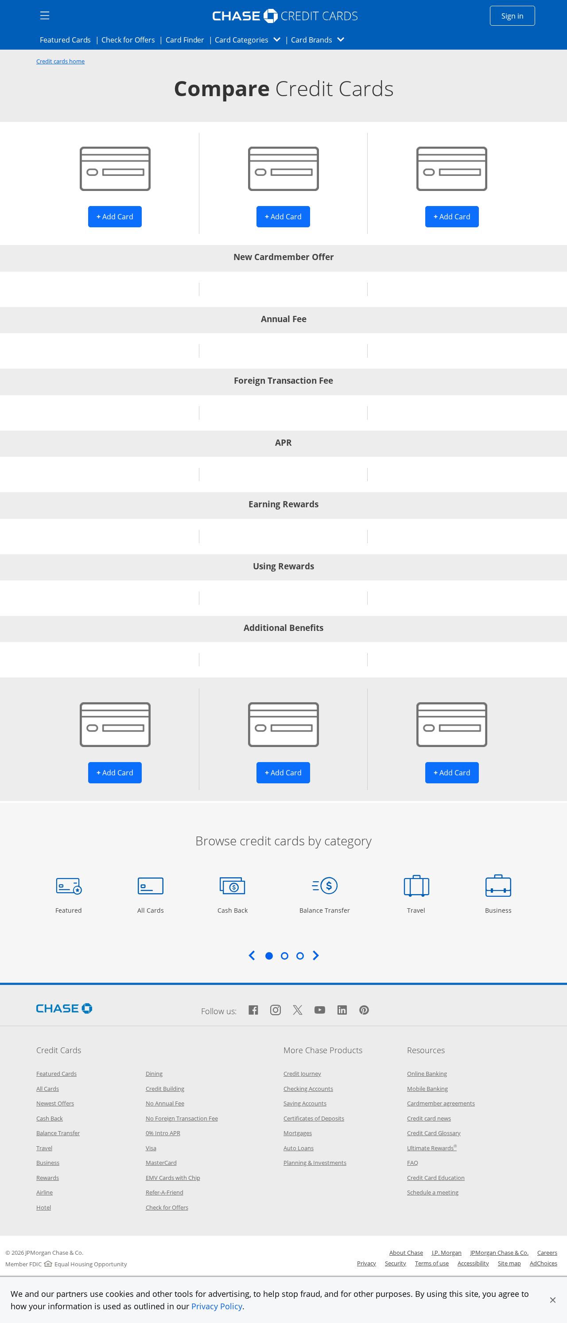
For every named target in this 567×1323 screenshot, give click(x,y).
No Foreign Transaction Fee (182, 1118)
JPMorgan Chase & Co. (499, 1253)
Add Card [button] (119, 216)
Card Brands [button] (320, 40)
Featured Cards (68, 40)
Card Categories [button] (250, 40)
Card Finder (188, 40)
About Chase (406, 1253)
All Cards (151, 910)
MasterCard (161, 1163)
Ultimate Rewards (432, 1148)
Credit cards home (60, 61)
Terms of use (432, 1263)
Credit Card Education (436, 1178)
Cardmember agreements (441, 1103)
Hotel (43, 1207)
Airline (44, 1192)
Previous (251, 955)
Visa (151, 1148)
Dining (154, 1074)
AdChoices (543, 1263)
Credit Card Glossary (434, 1133)
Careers (547, 1253)
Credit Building (165, 1089)
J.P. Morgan (447, 1253)
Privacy (366, 1263)
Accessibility (473, 1263)
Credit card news (429, 1118)
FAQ (412, 1163)
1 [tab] (269, 955)
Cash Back (232, 910)
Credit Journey (302, 1074)
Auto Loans (299, 1148)
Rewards (47, 1178)
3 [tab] (300, 955)
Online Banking (427, 1074)
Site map (509, 1263)
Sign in (518, 16)
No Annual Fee (165, 1103)
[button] (552, 1300)
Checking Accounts (308, 1089)
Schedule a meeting (432, 1192)
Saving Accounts (305, 1103)
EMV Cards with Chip (173, 1178)
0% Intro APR (163, 1133)
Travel (419, 910)
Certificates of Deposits (314, 1118)
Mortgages (298, 1133)
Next (316, 955)
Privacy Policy (216, 1306)
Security (395, 1263)
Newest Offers (55, 1103)
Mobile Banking (427, 1089)
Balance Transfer (324, 910)
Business (499, 910)
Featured (69, 910)
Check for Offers (130, 40)
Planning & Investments (315, 1163)
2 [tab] (284, 955)
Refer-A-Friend (164, 1192)
